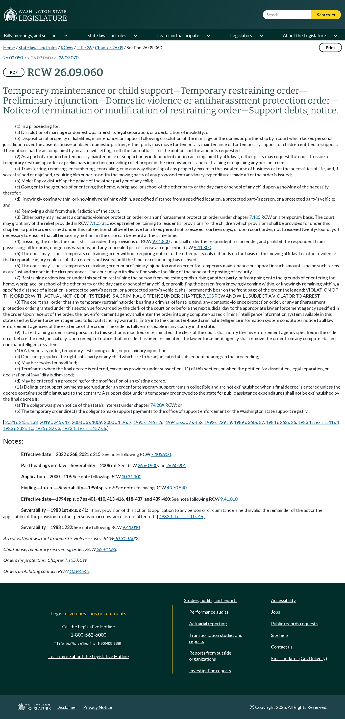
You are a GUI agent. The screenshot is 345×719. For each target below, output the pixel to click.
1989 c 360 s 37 (249, 422)
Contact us (281, 647)
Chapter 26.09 (109, 47)
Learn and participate (178, 35)
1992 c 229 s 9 (218, 422)
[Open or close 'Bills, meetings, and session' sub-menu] (65, 35)
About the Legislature (304, 35)
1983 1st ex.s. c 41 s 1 (318, 422)
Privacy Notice (97, 707)
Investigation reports (210, 670)
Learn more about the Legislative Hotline (88, 656)
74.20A (157, 405)
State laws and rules (106, 35)
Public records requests (294, 623)
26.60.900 (147, 465)
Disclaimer (66, 707)
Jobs (275, 612)
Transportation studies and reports (215, 638)
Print (330, 47)
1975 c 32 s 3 (47, 428)
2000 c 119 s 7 (117, 422)
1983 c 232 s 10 (18, 428)
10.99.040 (79, 571)
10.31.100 (131, 476)
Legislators (241, 35)
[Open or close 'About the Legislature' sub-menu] (335, 35)
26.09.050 (13, 57)
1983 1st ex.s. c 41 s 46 (181, 516)
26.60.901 (176, 465)
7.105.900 (161, 454)
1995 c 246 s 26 (148, 422)
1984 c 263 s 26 (281, 422)
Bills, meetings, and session (30, 35)
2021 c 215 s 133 (21, 422)
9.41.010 (228, 499)
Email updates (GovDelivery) (299, 658)
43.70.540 (176, 487)
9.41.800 (160, 241)
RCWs (67, 47)
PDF (14, 72)
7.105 (254, 217)
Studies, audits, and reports (210, 600)
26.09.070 (68, 57)
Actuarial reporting (208, 623)
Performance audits (208, 612)
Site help (279, 635)
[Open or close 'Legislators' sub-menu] (261, 35)
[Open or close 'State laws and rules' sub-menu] (135, 35)
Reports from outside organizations (210, 656)
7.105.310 (99, 223)
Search (324, 14)
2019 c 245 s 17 (55, 422)
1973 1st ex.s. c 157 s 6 (84, 428)
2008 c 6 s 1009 (87, 422)
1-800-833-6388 (109, 643)
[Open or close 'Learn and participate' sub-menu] (208, 35)
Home (9, 47)
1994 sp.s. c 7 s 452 (183, 422)
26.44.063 (106, 549)
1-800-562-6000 (88, 635)
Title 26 (84, 47)
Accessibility (283, 600)
